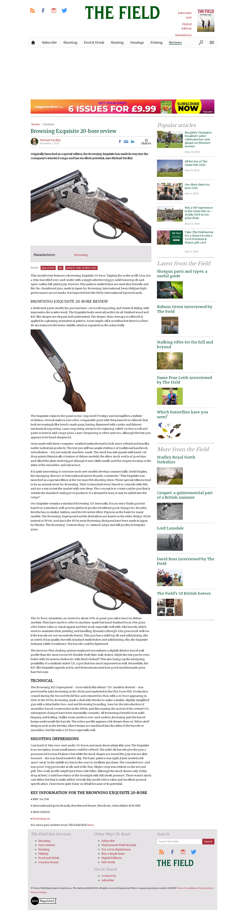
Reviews (48, 124)
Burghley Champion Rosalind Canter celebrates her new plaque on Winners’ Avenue (198, 139)
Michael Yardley (50, 140)
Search (208, 841)
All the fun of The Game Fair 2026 (196, 163)
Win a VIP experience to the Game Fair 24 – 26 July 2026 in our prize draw (199, 213)
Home (35, 124)
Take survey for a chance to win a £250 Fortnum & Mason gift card (199, 239)
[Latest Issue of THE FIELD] (205, 20)
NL (60, 267)
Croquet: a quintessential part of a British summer (185, 495)
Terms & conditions (187, 888)
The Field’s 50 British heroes (184, 593)
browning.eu (41, 818)
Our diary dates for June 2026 (197, 186)
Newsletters (183, 35)
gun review (48, 267)
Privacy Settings (39, 892)
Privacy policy (206, 888)
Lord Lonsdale (170, 528)
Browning (81, 255)
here (90, 825)
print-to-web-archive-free (81, 267)
